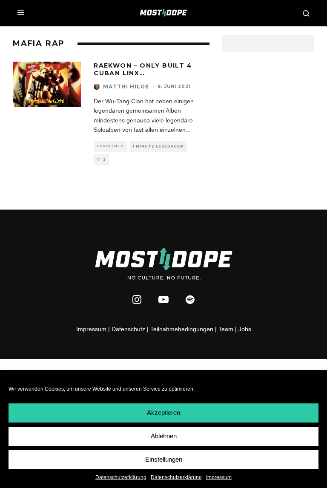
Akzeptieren (163, 412)
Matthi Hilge (126, 86)
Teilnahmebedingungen (181, 329)
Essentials (110, 146)
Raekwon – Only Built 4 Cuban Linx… (143, 69)
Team (225, 329)
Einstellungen (163, 459)
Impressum (219, 477)
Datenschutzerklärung (120, 477)
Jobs (244, 329)
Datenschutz (128, 329)
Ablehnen (164, 436)
